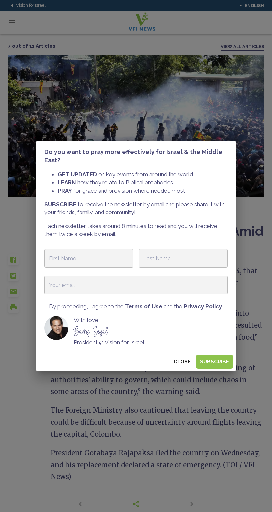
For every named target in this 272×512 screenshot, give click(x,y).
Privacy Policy (203, 306)
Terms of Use (143, 306)
